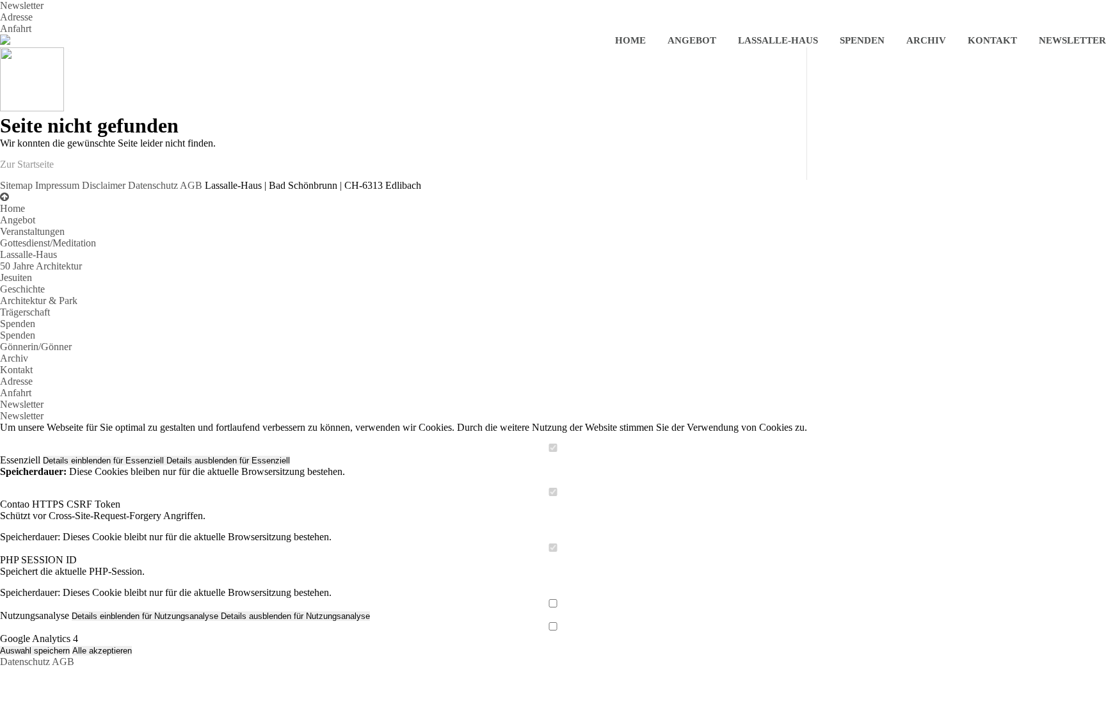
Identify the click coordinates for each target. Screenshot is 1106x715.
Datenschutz (153, 185)
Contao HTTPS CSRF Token (60, 504)
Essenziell (20, 459)
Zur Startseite (27, 164)
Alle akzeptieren (102, 650)
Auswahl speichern (35, 650)
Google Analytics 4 (39, 638)
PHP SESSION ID (38, 559)
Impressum (57, 185)
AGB (191, 185)
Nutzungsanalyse (34, 615)
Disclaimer (103, 185)
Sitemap (16, 185)
